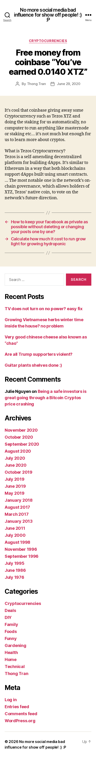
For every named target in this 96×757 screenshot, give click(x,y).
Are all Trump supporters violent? (38, 354)
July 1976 (14, 577)
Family (11, 624)
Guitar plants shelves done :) (33, 365)
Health (11, 652)
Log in (11, 699)
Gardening (15, 645)
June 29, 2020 (68, 84)
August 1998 (17, 542)
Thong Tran (36, 84)
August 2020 (18, 451)
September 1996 (21, 556)
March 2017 (16, 514)
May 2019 (14, 493)
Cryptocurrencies (48, 41)
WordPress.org (20, 720)
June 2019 (15, 486)
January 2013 (19, 521)
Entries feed (17, 706)
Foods (11, 631)
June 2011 (15, 528)
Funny (11, 638)
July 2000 (15, 535)
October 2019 (18, 472)
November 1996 (21, 549)
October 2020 (19, 437)
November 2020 (21, 430)
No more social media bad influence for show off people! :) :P (48, 14)
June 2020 (16, 465)
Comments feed (21, 713)
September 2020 (22, 444)
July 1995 (14, 563)
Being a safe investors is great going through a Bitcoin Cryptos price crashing (45, 397)
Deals (10, 610)
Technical (15, 666)
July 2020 (15, 458)
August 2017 (17, 507)
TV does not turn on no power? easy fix (43, 308)
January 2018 (19, 500)
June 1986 (15, 570)
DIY (8, 617)
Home (11, 659)
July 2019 (14, 479)
